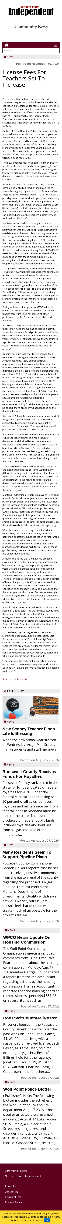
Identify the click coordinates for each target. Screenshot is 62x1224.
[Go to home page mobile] (5, 45)
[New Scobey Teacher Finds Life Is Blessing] (30, 715)
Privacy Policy (13, 1202)
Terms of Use (13, 1197)
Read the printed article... (16, 679)
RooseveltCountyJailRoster (30, 1018)
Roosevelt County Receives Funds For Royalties (29, 774)
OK (47, 1220)
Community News (16, 1170)
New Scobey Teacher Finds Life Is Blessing (28, 731)
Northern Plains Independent (23, 1176)
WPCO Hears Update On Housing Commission (26, 939)
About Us (11, 1186)
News (10, 57)
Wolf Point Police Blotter (27, 1089)
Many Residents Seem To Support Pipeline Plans (26, 854)
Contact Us (11, 1191)
